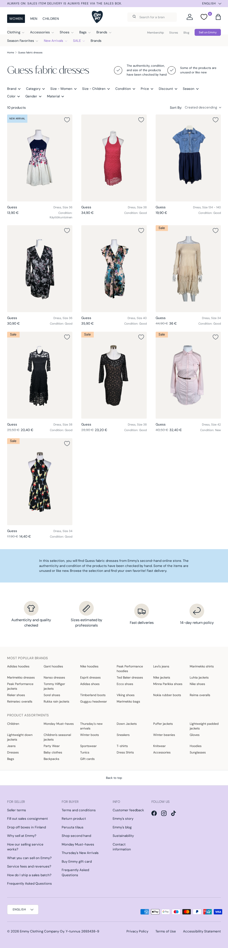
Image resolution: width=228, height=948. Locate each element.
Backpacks (51, 759)
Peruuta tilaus (72, 827)
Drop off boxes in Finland (26, 827)
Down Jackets (127, 724)
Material (53, 96)
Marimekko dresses (21, 677)
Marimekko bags (128, 701)
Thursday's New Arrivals (80, 853)
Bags (10, 759)
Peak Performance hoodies (130, 668)
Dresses (13, 752)
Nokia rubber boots (167, 695)
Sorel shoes (52, 695)
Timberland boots (93, 695)
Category (33, 88)
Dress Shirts (125, 752)
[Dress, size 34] (188, 268)
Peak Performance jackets (20, 686)
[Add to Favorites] (67, 119)
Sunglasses (198, 752)
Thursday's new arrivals (91, 726)
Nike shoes (197, 684)
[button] (218, 17)
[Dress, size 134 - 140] (188, 157)
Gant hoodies (53, 666)
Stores (173, 32)
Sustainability (123, 836)
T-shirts (122, 746)
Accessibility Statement (202, 931)
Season (188, 88)
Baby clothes (53, 752)
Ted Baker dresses (130, 677)
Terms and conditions (79, 810)
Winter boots (89, 735)
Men (33, 18)
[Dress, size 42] (188, 375)
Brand (11, 88)
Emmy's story (123, 818)
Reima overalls (200, 695)
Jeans (11, 746)
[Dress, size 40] (114, 268)
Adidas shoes (90, 684)
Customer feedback (128, 810)
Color (11, 96)
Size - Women (61, 88)
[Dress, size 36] (39, 157)
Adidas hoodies (18, 666)
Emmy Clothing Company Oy (42, 931)
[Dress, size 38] (114, 157)
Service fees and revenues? (29, 866)
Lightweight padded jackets (204, 726)
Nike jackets (161, 677)
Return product (74, 818)
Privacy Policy (137, 931)
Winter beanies (164, 735)
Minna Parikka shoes (167, 684)
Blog (186, 32)
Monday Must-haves (59, 724)
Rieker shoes (16, 695)
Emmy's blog (122, 827)
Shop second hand (76, 836)
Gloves (195, 735)
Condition (123, 88)
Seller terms (16, 810)
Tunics (84, 752)
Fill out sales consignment (27, 818)
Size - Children (94, 88)
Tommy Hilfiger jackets (54, 686)
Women (16, 18)
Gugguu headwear (93, 701)
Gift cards (87, 759)
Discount (166, 88)
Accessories (162, 752)
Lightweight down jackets (20, 737)
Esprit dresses (90, 677)
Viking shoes (125, 695)
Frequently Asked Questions (29, 883)
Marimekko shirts (202, 666)
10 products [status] (16, 107)
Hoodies (196, 746)
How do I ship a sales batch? (29, 875)
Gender (31, 96)
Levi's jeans (161, 666)
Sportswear (88, 746)
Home (10, 52)
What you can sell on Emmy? (29, 858)
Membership (155, 32)
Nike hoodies (89, 666)
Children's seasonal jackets (57, 737)
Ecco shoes (125, 684)
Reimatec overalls (19, 701)
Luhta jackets (199, 677)
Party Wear (52, 746)
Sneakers (123, 735)
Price (145, 88)
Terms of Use (165, 931)
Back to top (114, 778)
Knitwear (159, 746)
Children (51, 18)
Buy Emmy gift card (77, 861)
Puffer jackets (163, 724)
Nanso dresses (54, 677)
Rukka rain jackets (56, 701)
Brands (96, 40)
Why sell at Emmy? (21, 836)
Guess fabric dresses (30, 52)
